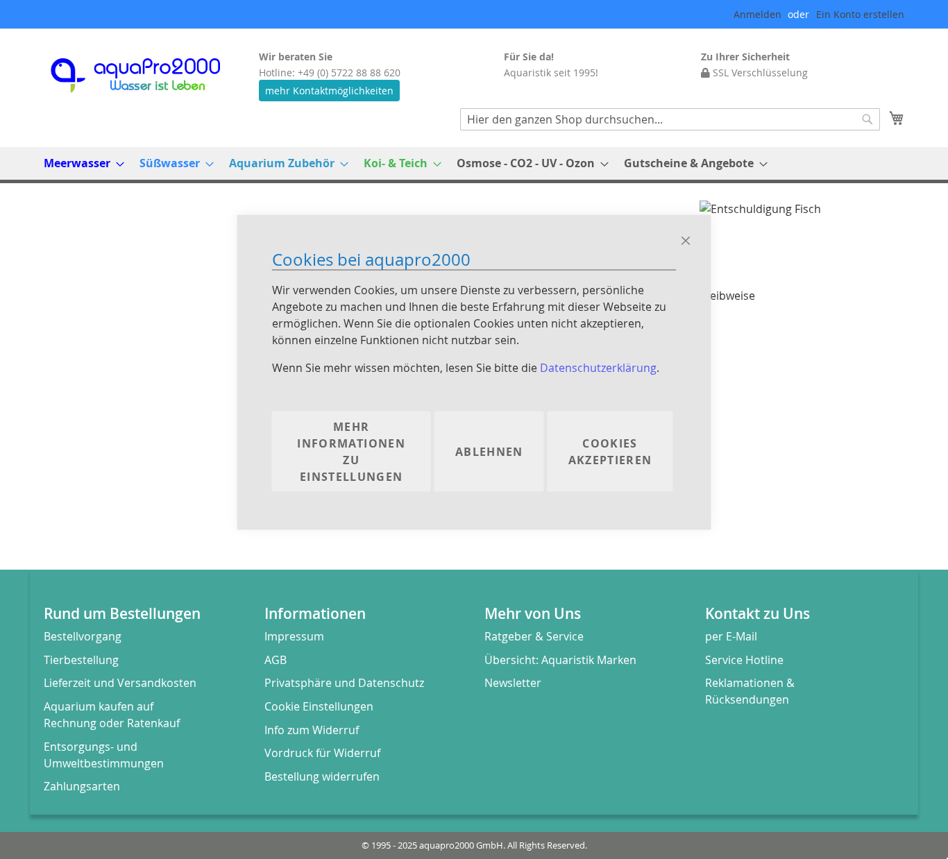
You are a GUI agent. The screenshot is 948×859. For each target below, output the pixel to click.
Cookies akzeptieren (610, 451)
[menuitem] (79, 163)
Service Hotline (744, 659)
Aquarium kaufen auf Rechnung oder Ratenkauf (112, 715)
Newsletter (512, 682)
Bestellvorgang (82, 636)
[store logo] (148, 75)
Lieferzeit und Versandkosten (120, 682)
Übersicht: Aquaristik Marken (560, 659)
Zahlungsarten (82, 786)
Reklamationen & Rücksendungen (750, 691)
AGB (275, 659)
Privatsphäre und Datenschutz (344, 682)
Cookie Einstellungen (318, 706)
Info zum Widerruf (311, 730)
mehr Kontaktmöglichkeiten (329, 90)
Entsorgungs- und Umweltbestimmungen (104, 755)
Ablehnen (489, 451)
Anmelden (757, 14)
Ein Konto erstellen (860, 14)
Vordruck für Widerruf (322, 752)
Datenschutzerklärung (598, 367)
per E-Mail (731, 636)
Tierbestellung (81, 659)
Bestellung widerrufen (322, 776)
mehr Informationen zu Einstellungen (351, 451)
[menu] (474, 163)
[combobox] (670, 119)
